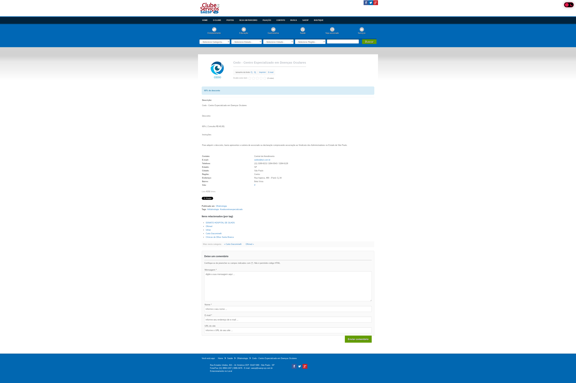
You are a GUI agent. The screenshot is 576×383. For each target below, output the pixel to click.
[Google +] (375, 2)
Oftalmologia (221, 206)
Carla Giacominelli (214, 233)
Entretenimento (214, 33)
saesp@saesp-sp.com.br (262, 368)
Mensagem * (211, 270)
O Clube (217, 20)
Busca (293, 20)
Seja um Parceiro (248, 20)
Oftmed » (250, 244)
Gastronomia (273, 33)
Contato (280, 20)
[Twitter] (370, 2)
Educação (243, 33)
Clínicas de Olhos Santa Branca (220, 237)
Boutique (318, 20)
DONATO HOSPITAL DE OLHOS (220, 223)
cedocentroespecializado (232, 209)
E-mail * (208, 315)
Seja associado (332, 33)
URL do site (210, 326)
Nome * (208, 304)
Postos (230, 20)
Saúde (303, 33)
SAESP (305, 20)
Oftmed (209, 226)
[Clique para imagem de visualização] (217, 70)
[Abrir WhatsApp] (568, 375)
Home (205, 20)
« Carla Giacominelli (233, 244)
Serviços (362, 33)
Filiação (267, 20)
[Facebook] (366, 2)
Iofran (208, 230)
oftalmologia (213, 209)
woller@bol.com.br (262, 160)
